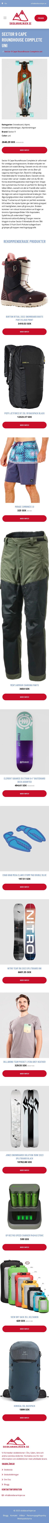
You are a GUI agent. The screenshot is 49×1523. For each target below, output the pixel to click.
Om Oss (7, 1479)
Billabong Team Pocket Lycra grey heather (24, 1061)
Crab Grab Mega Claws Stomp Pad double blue (24, 875)
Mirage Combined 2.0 (24, 506)
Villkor (22, 1515)
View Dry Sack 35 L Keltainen (24, 1316)
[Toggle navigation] (5, 18)
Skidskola (8, 1469)
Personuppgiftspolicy (36, 1515)
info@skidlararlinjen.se (38, 3)
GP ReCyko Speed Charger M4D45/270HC (25, 1235)
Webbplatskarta (24, 1518)
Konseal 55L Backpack (24, 1405)
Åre (6, 3)
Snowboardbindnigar (11, 127)
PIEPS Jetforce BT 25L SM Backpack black (24, 413)
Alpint (27, 124)
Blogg (6, 1484)
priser (41, 18)
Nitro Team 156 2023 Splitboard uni (24, 968)
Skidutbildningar (11, 1474)
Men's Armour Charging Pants (24, 685)
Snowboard (18, 124)
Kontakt (13, 1515)
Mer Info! (24, 150)
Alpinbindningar (29, 127)
